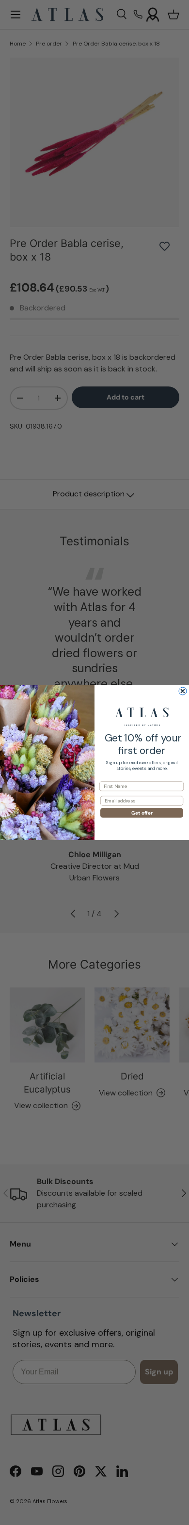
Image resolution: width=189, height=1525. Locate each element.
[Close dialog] (183, 691)
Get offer (142, 812)
